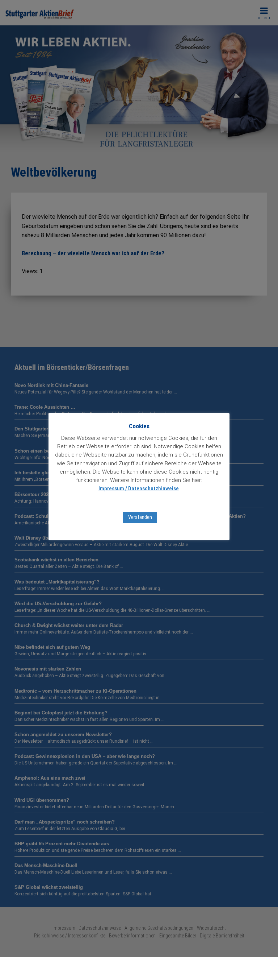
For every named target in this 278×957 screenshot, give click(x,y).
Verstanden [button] (140, 517)
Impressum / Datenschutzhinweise (138, 488)
